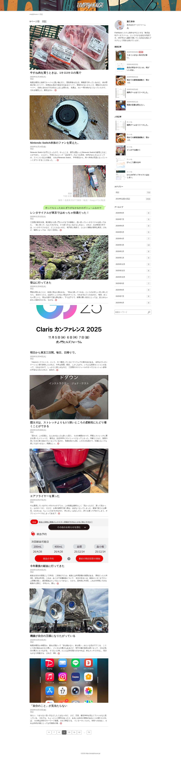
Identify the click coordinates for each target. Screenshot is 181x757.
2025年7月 (132, 297)
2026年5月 (132, 233)
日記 (41, 14)
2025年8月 (132, 291)
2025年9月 (132, 284)
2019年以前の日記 (133, 200)
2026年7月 (132, 220)
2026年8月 (132, 214)
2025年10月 (132, 278)
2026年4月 (132, 239)
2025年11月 (132, 271)
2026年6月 (132, 227)
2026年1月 (132, 259)
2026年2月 (132, 252)
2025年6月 (132, 303)
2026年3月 (133, 246)
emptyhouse (34, 14)
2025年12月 (132, 265)
